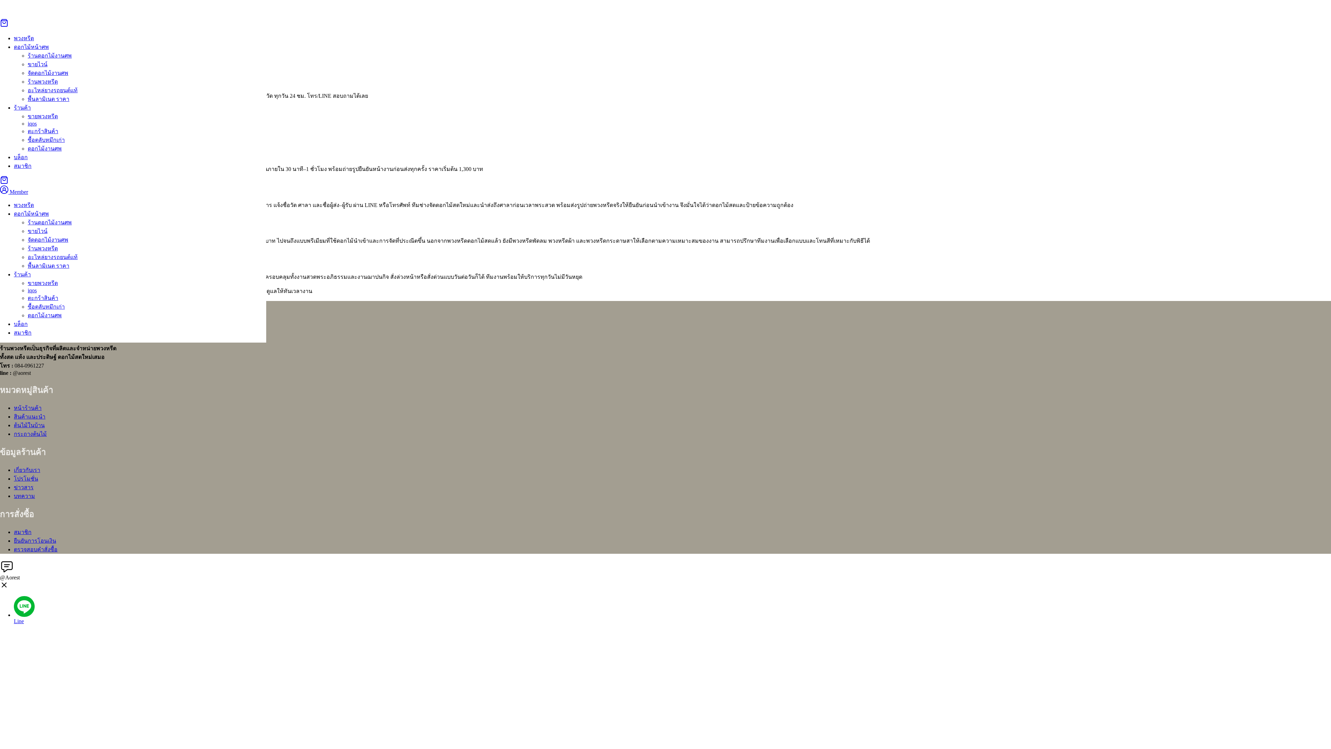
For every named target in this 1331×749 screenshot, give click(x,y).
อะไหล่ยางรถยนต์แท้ (53, 90)
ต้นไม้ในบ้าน (29, 425)
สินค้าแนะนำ (29, 417)
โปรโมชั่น (26, 479)
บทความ (24, 496)
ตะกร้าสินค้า (43, 131)
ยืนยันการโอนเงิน (35, 541)
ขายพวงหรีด (43, 116)
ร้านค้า (22, 108)
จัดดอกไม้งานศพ (48, 73)
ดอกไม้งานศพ (45, 149)
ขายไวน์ (37, 64)
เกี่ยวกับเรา (27, 470)
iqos (32, 124)
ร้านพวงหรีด (43, 82)
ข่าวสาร (24, 487)
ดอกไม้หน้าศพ (31, 47)
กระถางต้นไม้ (30, 434)
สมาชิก (23, 166)
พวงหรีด (24, 205)
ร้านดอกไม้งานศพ (50, 56)
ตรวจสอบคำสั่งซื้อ (36, 549)
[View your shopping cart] (4, 25)
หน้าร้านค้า (28, 408)
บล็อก (21, 157)
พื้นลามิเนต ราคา (48, 99)
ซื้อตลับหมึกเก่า (46, 140)
